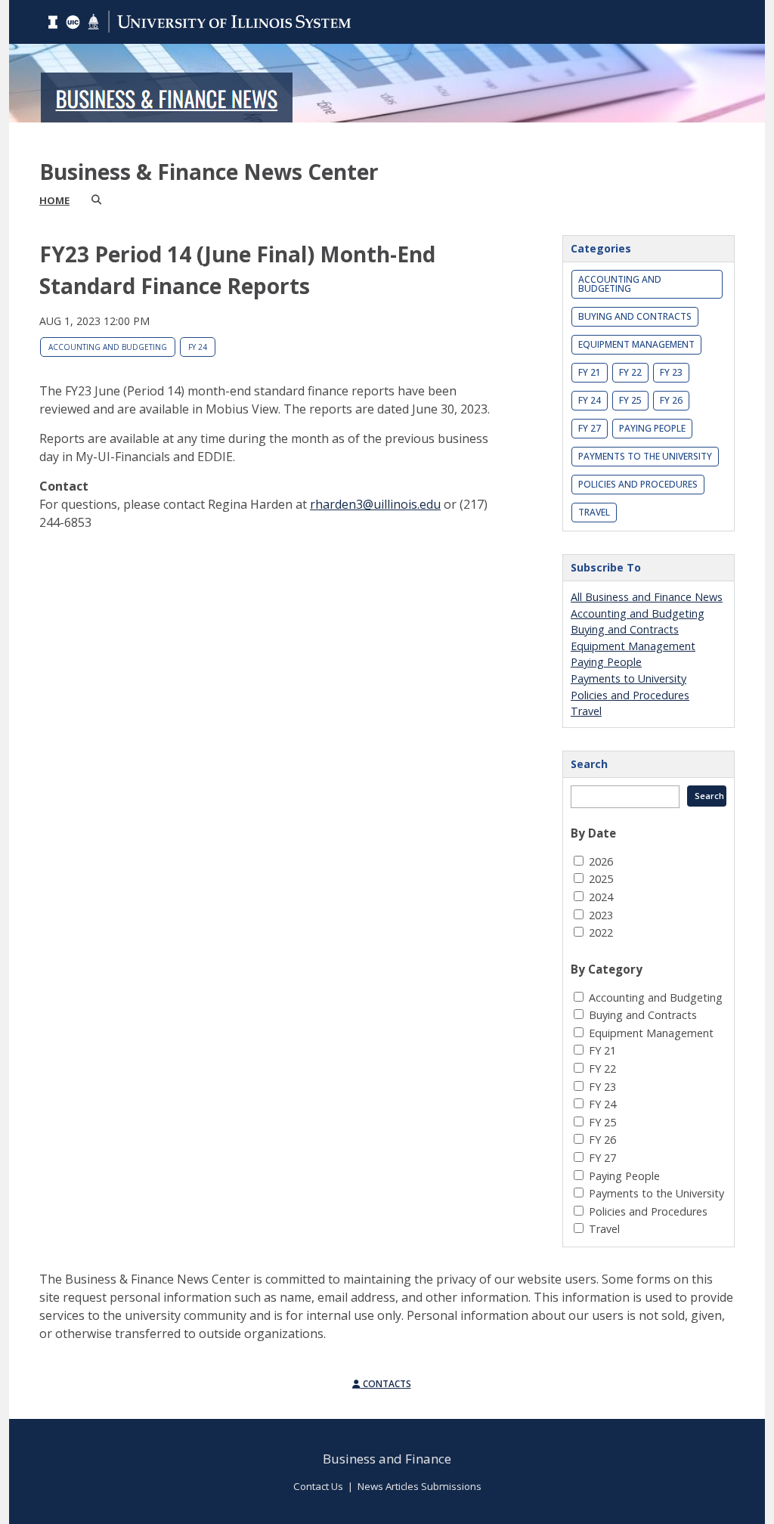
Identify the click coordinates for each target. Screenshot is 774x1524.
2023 (601, 915)
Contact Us (318, 1486)
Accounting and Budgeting (107, 347)
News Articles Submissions (419, 1486)
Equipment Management (636, 344)
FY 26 (671, 400)
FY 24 (197, 347)
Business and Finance (387, 1458)
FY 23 (671, 372)
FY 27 (589, 428)
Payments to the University (645, 456)
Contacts (386, 1383)
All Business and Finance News (647, 597)
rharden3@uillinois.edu (375, 504)
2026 (601, 861)
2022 (601, 932)
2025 (601, 879)
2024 (601, 897)
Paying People (652, 428)
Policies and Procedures (638, 484)
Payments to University (628, 678)
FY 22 (630, 372)
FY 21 (589, 372)
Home (54, 200)
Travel (594, 512)
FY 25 (630, 400)
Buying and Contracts (635, 316)
